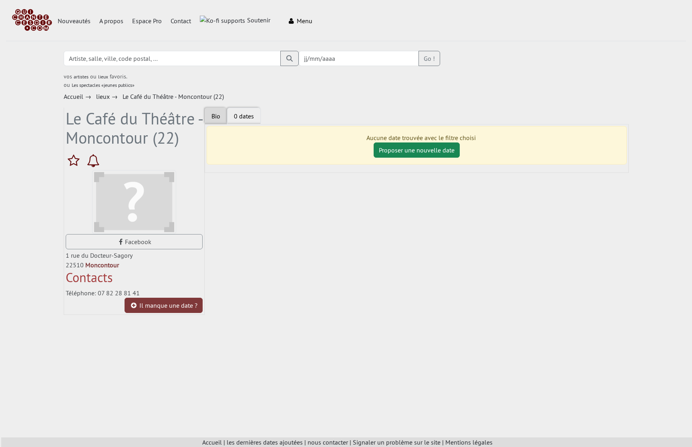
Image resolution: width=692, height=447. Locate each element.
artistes (81, 77)
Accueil (212, 442)
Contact (181, 21)
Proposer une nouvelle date (417, 150)
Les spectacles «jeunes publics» (103, 85)
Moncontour (102, 265)
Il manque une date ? (167, 305)
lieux (103, 77)
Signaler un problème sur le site (397, 442)
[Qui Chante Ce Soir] (32, 21)
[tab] (244, 116)
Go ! (429, 58)
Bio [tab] (215, 116)
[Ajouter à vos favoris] (75, 160)
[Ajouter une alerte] (93, 160)
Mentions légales (469, 442)
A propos (111, 21)
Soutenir (258, 20)
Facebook (138, 242)
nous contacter (328, 442)
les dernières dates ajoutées (265, 442)
